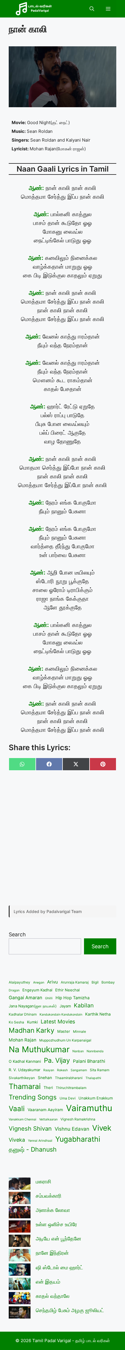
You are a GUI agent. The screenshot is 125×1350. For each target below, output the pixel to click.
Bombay (108, 982)
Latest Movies (58, 1021)
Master (63, 1031)
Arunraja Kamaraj (75, 982)
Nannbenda (95, 1051)
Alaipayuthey (19, 982)
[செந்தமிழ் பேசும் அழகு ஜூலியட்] (20, 1313)
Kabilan (84, 1005)
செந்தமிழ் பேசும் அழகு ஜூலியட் (70, 1310)
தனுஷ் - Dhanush (33, 1149)
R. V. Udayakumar (24, 1069)
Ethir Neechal (67, 990)
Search (17, 934)
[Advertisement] (62, 838)
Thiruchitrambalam (71, 1087)
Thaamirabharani (69, 1078)
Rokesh (62, 1070)
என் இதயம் (48, 1282)
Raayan (48, 1070)
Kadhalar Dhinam (23, 1014)
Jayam (65, 1006)
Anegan (38, 982)
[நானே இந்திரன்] (20, 1256)
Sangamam (79, 1070)
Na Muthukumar (39, 1049)
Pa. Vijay (57, 1060)
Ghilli (49, 998)
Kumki (32, 1022)
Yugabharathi (77, 1139)
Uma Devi (68, 1098)
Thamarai (25, 1086)
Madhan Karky (31, 1030)
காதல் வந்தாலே (52, 1296)
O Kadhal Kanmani (25, 1061)
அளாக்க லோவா (53, 1210)
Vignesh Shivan (30, 1128)
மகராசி (43, 1181)
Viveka (17, 1140)
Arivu (52, 982)
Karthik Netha (98, 1014)
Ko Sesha (16, 1022)
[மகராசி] (20, 1185)
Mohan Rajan (22, 1040)
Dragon (14, 990)
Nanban (78, 1051)
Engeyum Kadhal (37, 990)
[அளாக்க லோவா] (20, 1213)
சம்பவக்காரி (48, 1196)
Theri (48, 1087)
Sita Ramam (99, 1070)
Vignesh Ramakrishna (77, 1119)
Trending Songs (33, 1097)
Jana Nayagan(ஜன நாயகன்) (33, 1006)
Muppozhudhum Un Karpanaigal (65, 1040)
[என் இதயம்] (20, 1285)
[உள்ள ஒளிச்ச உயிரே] (20, 1227)
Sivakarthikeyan (22, 1078)
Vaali (17, 1108)
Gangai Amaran (25, 997)
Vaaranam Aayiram (45, 1109)
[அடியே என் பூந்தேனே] (20, 1242)
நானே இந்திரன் (52, 1253)
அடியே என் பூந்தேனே (58, 1239)
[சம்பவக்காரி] (20, 1199)
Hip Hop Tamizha (73, 997)
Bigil (95, 982)
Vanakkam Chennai (22, 1119)
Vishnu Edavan (72, 1129)
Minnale (79, 1031)
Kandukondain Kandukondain (61, 1014)
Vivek (101, 1127)
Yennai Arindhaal (40, 1141)
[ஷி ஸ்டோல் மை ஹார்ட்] (20, 1270)
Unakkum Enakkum (95, 1098)
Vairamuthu (89, 1108)
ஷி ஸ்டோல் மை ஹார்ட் (59, 1267)
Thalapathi (93, 1078)
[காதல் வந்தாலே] (20, 1299)
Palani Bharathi (89, 1061)
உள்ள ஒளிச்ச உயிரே (56, 1224)
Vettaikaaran (48, 1119)
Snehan (45, 1077)
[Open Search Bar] (92, 8)
